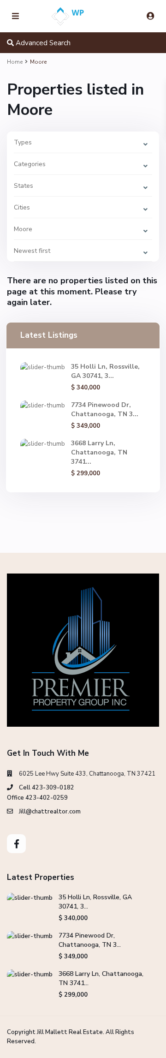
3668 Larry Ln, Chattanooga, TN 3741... (99, 452)
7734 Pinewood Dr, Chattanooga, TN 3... (104, 409)
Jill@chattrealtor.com (50, 811)
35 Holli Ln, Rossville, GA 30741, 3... (105, 371)
